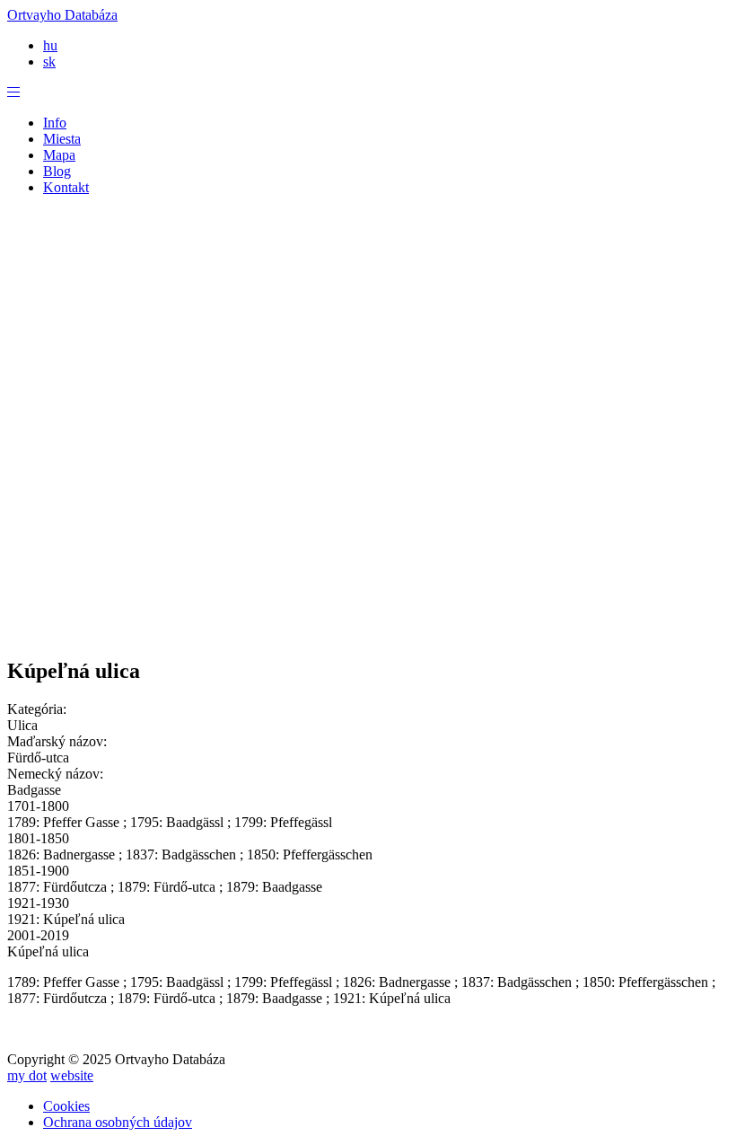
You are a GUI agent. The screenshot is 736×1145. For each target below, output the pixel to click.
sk (49, 61)
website (71, 1075)
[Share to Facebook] (278, 616)
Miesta (62, 138)
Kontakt (66, 187)
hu (50, 45)
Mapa (59, 155)
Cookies (66, 1106)
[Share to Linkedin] (386, 616)
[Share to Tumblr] (421, 616)
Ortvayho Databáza (62, 14)
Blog (57, 171)
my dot (27, 1075)
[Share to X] (314, 616)
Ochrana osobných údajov (117, 1122)
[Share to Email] (457, 616)
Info (54, 122)
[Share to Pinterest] (350, 616)
